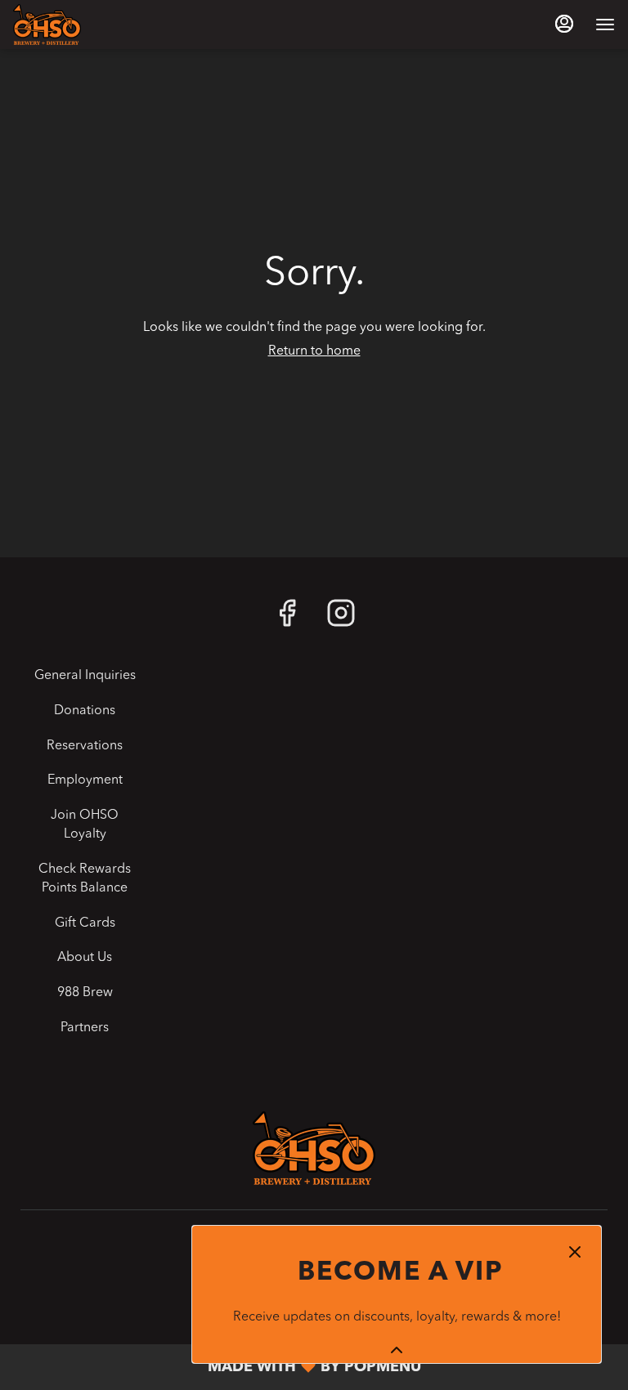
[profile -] (564, 24)
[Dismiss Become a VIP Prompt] (574, 1252)
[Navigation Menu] (605, 24)
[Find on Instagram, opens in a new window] (341, 619)
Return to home (314, 351)
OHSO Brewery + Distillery (314, 1148)
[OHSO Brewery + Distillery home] (86, 24)
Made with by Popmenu (216, 1367)
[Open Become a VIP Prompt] (396, 1350)
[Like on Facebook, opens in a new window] (287, 619)
